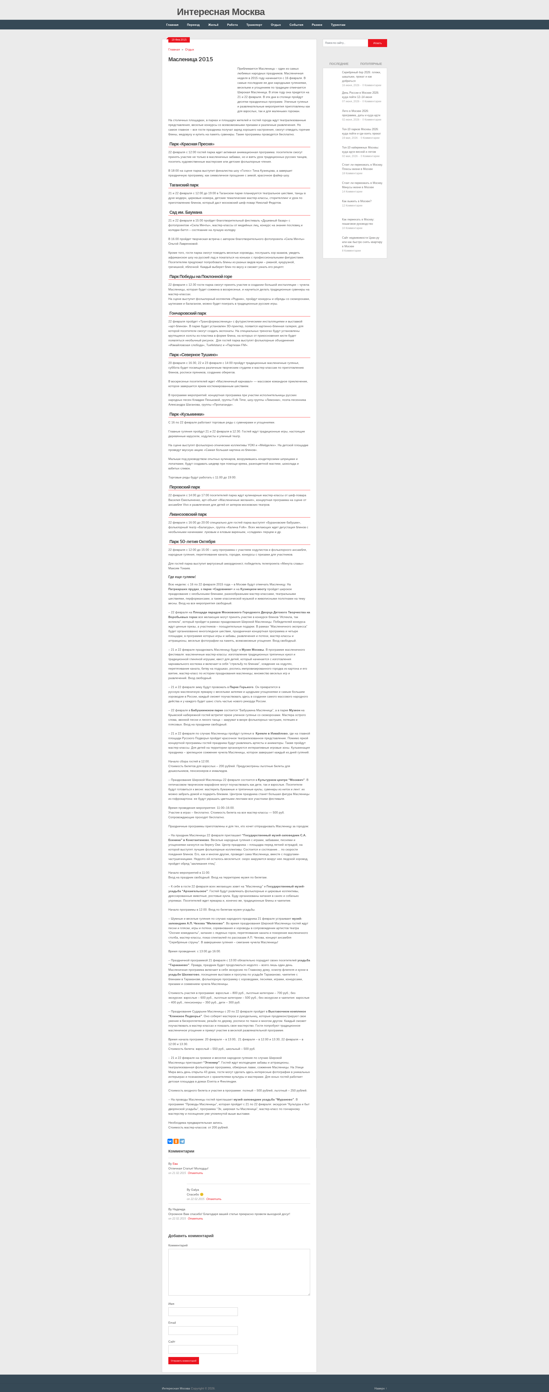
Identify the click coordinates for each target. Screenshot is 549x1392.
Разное (317, 24)
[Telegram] (182, 1141)
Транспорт (254, 24)
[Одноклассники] (176, 1141)
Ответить (195, 1173)
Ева (175, 1163)
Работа (232, 24)
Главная (172, 24)
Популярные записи (371, 65)
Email (172, 1322)
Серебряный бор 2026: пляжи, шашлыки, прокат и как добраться (361, 76)
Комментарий (178, 1245)
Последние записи (338, 65)
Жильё (213, 24)
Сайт (171, 1341)
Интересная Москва (220, 11)
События (296, 24)
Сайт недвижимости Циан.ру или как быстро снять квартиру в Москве (362, 242)
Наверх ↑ (380, 1388)
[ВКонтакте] (170, 1141)
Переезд (193, 24)
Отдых (276, 24)
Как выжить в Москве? (356, 201)
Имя (171, 1303)
